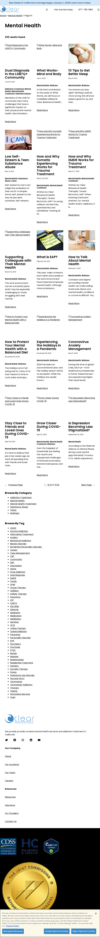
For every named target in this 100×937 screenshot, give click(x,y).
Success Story (17, 678)
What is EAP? (47, 257)
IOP (12, 600)
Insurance (15, 597)
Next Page (88, 484)
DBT (12, 562)
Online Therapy (18, 628)
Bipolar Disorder (18, 543)
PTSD (12, 650)
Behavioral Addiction (20, 540)
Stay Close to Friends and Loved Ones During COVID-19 (17, 430)
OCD (12, 625)
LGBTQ (13, 603)
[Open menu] (98, 9)
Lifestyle (14, 609)
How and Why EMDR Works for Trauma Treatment (81, 162)
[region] (50, 923)
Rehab (13, 653)
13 (51, 484)
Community (16, 559)
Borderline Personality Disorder (26, 546)
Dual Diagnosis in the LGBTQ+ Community (17, 74)
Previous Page (14, 484)
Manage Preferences (13, 931)
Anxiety (14, 537)
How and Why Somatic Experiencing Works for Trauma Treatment (48, 165)
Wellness (54, 85)
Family (13, 581)
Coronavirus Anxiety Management (79, 345)
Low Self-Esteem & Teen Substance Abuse (17, 162)
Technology (16, 681)
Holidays (14, 590)
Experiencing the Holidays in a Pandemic (49, 345)
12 (48, 484)
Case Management (20, 553)
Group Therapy (18, 587)
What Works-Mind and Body (49, 72)
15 (56, 484)
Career (13, 550)
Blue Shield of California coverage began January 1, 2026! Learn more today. (50, 2)
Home (3, 15)
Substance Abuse (23, 93)
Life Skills (14, 606)
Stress (13, 672)
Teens (14, 181)
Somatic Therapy (19, 669)
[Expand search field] (46, 10)
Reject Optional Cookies (84, 931)
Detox (13, 568)
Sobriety (14, 665)
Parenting (15, 634)
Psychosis (15, 647)
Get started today (63, 9)
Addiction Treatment (14, 89)
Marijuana (15, 612)
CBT (12, 556)
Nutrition (14, 622)
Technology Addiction (21, 684)
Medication (15, 615)
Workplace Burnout (20, 694)
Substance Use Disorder (22, 675)
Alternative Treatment (21, 534)
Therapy (14, 687)
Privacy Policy (12, 926)
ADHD (13, 528)
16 (58, 484)
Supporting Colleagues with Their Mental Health (18, 262)
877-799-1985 (86, 9)
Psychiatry (15, 644)
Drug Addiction (17, 571)
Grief (12, 584)
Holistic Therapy (18, 593)
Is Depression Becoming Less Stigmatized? (80, 427)
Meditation (15, 618)
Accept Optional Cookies (56, 931)
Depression (16, 565)
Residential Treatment (21, 662)
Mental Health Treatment (14, 92)
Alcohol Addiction (19, 531)
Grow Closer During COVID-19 (49, 427)
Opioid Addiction (18, 631)
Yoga (12, 697)
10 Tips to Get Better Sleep (79, 72)
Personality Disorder (20, 637)
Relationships (17, 659)
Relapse (14, 656)
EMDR (13, 578)
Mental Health (15, 15)
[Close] (96, 913)
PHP (12, 640)
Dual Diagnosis (17, 575)
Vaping (13, 691)
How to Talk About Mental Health (79, 260)
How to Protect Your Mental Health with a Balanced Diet (17, 347)
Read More (10, 121)
